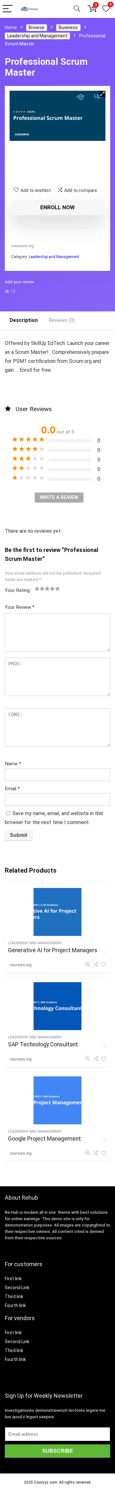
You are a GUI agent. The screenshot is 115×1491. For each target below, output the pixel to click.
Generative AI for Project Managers (52, 950)
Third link (14, 1296)
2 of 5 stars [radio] (39, 588)
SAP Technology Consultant (43, 1044)
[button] (102, 94)
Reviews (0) (62, 320)
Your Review (19, 607)
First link (13, 1278)
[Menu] (7, 9)
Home (11, 27)
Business (68, 27)
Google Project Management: (45, 1138)
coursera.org (22, 245)
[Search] (77, 9)
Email (12, 788)
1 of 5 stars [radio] (37, 588)
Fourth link (15, 1305)
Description (24, 320)
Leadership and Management (37, 35)
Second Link (17, 1287)
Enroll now (57, 207)
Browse (36, 27)
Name (13, 764)
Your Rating (17, 590)
